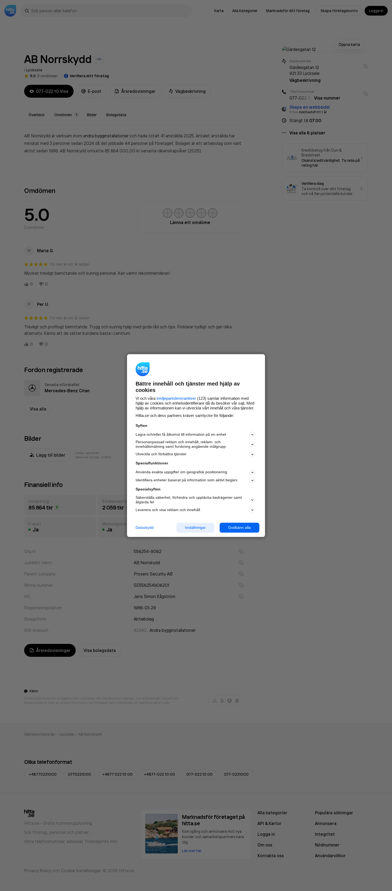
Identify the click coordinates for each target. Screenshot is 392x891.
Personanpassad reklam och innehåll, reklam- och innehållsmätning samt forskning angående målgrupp (181, 444)
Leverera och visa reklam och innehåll (168, 510)
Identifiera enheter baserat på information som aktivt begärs (186, 480)
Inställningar (195, 527)
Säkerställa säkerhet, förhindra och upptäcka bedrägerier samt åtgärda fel (189, 500)
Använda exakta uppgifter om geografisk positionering (181, 472)
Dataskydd (145, 527)
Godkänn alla (239, 527)
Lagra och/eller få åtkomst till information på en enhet (181, 434)
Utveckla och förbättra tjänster (161, 454)
